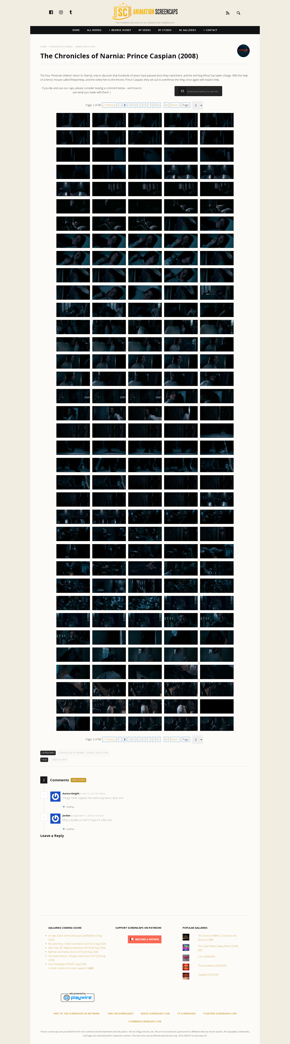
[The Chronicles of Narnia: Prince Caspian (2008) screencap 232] (109, 299)
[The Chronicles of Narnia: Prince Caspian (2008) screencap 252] (109, 368)
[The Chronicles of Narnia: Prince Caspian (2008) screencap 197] (109, 179)
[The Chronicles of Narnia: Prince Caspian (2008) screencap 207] (109, 213)
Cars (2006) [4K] (206, 956)
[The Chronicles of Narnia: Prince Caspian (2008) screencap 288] (145, 489)
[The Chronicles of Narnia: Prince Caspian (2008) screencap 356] (73, 731)
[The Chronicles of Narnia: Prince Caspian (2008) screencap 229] (181, 282)
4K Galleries (187, 30)
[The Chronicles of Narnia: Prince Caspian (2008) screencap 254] (181, 368)
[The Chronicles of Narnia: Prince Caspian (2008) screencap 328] (145, 627)
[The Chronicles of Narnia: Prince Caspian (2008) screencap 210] (216, 213)
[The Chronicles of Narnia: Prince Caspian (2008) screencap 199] (181, 179)
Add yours (78, 780)
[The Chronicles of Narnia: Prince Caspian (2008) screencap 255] (216, 368)
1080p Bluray (59, 759)
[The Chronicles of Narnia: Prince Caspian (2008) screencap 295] (216, 506)
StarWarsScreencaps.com (145, 1021)
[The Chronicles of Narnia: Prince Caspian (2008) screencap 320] (216, 593)
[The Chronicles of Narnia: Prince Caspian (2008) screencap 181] (73, 127)
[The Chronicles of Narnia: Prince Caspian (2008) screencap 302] (109, 541)
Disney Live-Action (97, 752)
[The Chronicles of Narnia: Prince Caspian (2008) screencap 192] (109, 161)
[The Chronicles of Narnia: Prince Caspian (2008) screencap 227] (109, 282)
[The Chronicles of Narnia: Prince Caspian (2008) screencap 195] (216, 161)
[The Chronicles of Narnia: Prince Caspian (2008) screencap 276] (73, 455)
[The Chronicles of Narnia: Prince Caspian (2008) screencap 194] (181, 161)
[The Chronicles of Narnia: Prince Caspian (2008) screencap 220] (216, 248)
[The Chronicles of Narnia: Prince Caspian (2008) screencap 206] (73, 213)
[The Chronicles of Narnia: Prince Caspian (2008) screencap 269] (181, 420)
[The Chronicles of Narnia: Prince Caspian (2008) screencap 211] (73, 230)
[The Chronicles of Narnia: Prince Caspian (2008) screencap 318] (145, 593)
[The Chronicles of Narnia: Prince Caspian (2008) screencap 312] (109, 575)
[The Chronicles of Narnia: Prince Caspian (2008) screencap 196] (73, 179)
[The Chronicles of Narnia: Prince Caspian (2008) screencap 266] (73, 420)
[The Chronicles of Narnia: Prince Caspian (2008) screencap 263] (145, 403)
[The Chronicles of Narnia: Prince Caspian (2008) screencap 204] (181, 196)
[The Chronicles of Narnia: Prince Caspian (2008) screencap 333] (145, 644)
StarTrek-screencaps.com (220, 1013)
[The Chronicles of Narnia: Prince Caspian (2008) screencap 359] (181, 731)
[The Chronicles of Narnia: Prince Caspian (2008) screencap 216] (73, 248)
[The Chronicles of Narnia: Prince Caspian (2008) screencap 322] (109, 610)
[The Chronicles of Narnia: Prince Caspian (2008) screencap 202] (109, 196)
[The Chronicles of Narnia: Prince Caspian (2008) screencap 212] (109, 230)
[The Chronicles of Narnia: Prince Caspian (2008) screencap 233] (145, 299)
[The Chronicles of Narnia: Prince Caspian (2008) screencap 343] (145, 679)
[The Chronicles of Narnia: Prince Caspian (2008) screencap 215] (216, 230)
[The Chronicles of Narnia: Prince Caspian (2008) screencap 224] (181, 265)
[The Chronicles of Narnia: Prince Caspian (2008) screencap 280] (216, 455)
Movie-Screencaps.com (155, 1013)
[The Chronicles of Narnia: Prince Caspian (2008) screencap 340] (216, 661)
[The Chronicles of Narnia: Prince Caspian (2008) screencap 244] (181, 334)
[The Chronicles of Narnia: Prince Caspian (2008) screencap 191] (73, 161)
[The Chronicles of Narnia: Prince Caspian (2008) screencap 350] (216, 696)
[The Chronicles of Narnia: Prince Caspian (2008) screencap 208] (145, 213)
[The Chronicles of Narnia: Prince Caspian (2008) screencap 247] (109, 351)
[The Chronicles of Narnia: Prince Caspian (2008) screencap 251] (73, 368)
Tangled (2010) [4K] (208, 974)
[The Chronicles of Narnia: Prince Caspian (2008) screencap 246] (73, 351)
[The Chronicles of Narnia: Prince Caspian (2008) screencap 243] (145, 334)
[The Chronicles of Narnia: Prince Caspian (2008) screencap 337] (109, 661)
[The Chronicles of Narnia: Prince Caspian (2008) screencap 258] (145, 386)
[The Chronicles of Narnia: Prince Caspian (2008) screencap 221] (73, 265)
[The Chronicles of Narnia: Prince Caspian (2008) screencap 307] (109, 558)
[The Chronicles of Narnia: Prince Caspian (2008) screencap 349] (181, 696)
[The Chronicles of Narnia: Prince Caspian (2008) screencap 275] (216, 437)
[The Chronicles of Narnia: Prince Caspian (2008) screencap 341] (73, 679)
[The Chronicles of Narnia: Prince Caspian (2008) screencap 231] (73, 299)
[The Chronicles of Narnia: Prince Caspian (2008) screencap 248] (145, 351)
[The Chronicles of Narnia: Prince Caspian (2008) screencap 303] (145, 541)
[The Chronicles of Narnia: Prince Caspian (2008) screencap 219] (181, 248)
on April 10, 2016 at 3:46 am (93, 793)
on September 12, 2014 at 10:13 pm (87, 815)
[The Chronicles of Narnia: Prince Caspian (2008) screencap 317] (109, 593)
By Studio (165, 30)
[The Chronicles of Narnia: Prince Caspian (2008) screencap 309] (181, 558)
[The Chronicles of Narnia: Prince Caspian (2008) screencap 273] (145, 437)
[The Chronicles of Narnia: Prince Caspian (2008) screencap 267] (109, 420)
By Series (145, 30)
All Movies (94, 30)
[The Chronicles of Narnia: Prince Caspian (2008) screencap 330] (216, 627)
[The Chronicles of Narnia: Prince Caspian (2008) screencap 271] (73, 437)
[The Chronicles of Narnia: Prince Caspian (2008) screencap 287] (109, 489)
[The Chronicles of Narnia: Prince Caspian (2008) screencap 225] (216, 265)
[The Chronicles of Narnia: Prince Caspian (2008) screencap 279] (181, 455)
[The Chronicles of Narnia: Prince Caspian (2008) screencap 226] (73, 282)
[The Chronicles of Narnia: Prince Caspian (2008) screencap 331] (73, 644)
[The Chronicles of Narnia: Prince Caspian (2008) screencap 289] (181, 489)
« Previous (109, 105)
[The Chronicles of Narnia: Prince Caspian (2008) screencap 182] (109, 127)
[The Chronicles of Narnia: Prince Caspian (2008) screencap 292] (109, 506)
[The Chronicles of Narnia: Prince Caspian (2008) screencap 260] (216, 386)
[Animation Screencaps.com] (145, 11)
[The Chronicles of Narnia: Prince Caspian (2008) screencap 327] (109, 627)
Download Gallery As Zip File (202, 91)
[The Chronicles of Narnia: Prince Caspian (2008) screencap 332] (109, 644)
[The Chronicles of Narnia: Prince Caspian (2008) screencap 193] (145, 161)
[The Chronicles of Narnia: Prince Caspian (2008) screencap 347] (109, 696)
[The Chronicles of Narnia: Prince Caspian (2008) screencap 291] (73, 506)
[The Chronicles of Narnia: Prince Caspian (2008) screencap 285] (216, 472)
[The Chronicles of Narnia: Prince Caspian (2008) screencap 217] (109, 248)
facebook (55, 12)
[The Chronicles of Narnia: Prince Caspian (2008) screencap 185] (216, 127)
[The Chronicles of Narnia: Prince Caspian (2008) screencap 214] (181, 230)
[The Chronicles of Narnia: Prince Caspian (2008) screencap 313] (145, 575)
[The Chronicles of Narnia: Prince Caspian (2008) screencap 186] (73, 144)
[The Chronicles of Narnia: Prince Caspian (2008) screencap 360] (216, 731)
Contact (212, 30)
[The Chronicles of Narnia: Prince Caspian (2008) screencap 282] (109, 472)
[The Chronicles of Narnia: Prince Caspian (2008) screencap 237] (109, 317)
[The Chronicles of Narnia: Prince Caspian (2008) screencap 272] (109, 437)
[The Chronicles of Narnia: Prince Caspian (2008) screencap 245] (216, 334)
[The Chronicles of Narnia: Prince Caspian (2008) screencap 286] (73, 489)
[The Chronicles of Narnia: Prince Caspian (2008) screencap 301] (73, 541)
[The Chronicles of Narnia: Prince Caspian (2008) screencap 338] (145, 661)
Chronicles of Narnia (72, 752)
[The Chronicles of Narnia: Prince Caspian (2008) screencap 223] (145, 265)
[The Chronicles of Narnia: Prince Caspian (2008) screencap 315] (216, 575)
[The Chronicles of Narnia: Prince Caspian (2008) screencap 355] (216, 713)
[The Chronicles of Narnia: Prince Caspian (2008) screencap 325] (216, 610)
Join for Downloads (120, 1013)
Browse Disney (121, 30)
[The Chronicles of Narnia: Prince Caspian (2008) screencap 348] (145, 696)
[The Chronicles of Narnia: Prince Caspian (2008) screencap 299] (181, 524)
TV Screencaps (186, 1013)
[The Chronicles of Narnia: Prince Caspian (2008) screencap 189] (181, 144)
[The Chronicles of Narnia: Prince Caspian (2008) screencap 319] (181, 593)
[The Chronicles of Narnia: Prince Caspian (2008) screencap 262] (109, 403)
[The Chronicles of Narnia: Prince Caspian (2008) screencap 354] (181, 713)
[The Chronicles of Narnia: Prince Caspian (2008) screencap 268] (145, 420)
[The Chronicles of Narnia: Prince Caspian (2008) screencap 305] (216, 541)
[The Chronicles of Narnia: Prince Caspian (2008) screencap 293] (145, 506)
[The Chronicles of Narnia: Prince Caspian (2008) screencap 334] (181, 644)
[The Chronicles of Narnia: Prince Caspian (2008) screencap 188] (145, 144)
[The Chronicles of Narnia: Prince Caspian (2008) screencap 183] (145, 127)
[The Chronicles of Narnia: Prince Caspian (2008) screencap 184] (181, 127)
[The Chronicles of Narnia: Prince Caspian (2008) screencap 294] (181, 506)
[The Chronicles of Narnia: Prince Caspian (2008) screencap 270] (216, 420)
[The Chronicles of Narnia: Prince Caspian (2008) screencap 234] (181, 299)
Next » (175, 105)
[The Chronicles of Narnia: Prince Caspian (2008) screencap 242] (109, 334)
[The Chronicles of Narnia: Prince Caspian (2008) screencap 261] (73, 403)
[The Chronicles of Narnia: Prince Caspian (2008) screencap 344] (181, 679)
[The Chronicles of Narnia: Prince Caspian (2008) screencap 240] (216, 317)
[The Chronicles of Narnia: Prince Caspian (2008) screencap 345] (216, 679)
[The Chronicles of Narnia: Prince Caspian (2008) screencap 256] (73, 386)
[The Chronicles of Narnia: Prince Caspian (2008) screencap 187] (109, 144)
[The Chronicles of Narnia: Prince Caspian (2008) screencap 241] (73, 334)
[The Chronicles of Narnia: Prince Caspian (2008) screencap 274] (181, 437)
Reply (110, 793)
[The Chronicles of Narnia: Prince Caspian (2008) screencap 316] (73, 593)
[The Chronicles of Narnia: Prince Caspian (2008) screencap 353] (145, 713)
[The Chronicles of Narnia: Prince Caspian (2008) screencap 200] (216, 179)
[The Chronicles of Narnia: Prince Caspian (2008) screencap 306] (73, 558)
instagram (64, 12)
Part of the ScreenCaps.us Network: (77, 1013)
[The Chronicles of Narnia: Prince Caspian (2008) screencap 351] (73, 713)
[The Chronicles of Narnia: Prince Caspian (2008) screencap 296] (73, 524)
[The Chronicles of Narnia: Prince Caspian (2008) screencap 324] (181, 610)
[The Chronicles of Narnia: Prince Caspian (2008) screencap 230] (216, 282)
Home (76, 30)
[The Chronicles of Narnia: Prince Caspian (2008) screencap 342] (109, 679)
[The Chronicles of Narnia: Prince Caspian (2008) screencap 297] (109, 524)
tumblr (74, 12)
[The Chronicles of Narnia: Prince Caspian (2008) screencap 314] (181, 575)
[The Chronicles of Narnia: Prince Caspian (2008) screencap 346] (73, 696)
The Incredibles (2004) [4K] (212, 965)
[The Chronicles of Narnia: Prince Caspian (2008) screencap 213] (145, 230)
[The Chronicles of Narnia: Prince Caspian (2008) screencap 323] (145, 610)
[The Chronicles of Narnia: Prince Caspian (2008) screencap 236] (73, 317)
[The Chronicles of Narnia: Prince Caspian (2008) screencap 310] (216, 558)
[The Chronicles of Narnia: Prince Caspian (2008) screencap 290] (216, 489)
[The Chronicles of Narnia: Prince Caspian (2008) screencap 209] (181, 213)
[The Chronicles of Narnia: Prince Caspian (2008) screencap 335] (216, 644)
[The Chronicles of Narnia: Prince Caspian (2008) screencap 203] (145, 196)
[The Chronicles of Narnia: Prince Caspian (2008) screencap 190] (216, 144)
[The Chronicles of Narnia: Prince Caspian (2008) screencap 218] (145, 248)
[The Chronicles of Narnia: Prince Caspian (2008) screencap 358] (145, 731)
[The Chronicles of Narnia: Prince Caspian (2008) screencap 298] (145, 524)
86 (166, 105)
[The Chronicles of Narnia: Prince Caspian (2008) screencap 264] (181, 403)
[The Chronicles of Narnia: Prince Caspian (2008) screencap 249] (181, 351)
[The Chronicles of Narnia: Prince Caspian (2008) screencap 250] (216, 351)
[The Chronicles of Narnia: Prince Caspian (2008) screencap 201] (73, 196)
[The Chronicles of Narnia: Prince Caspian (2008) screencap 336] (73, 661)
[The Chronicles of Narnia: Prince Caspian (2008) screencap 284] (181, 472)
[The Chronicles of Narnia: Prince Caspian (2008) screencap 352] (109, 713)
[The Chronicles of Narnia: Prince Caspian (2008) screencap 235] (216, 299)
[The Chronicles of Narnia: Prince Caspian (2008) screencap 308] (145, 558)
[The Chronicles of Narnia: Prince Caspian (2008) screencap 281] (73, 472)
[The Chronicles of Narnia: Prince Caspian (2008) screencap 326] (73, 627)
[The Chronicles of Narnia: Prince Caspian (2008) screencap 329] (181, 627)
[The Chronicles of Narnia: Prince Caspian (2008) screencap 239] (181, 317)
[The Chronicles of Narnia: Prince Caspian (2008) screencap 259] (181, 386)
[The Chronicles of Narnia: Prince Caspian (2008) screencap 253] (145, 368)
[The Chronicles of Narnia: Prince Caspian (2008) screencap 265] (216, 403)
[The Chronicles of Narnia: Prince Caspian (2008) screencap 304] (181, 541)
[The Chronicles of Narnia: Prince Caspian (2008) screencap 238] (145, 317)
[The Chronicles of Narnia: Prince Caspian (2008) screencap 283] (145, 472)
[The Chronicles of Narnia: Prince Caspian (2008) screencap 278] (145, 455)
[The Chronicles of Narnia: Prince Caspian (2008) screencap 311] (73, 575)
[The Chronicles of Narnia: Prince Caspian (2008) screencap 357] (109, 731)
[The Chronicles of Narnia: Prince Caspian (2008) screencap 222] (109, 265)
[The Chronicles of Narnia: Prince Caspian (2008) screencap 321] (73, 610)
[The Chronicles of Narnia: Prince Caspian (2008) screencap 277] (109, 455)
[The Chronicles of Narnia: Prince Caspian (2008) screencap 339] (181, 661)
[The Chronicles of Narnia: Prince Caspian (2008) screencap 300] (216, 524)
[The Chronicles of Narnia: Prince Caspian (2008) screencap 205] (216, 196)
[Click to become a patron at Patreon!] (144, 944)
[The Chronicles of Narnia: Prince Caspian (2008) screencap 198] (145, 179)
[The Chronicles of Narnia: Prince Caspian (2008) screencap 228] (145, 282)
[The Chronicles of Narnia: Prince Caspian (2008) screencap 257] (109, 386)
